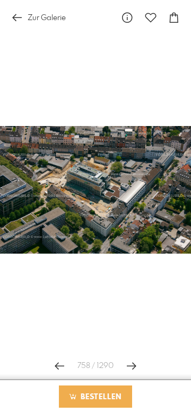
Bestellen (99, 397)
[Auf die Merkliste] (150, 18)
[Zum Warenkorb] (174, 18)
